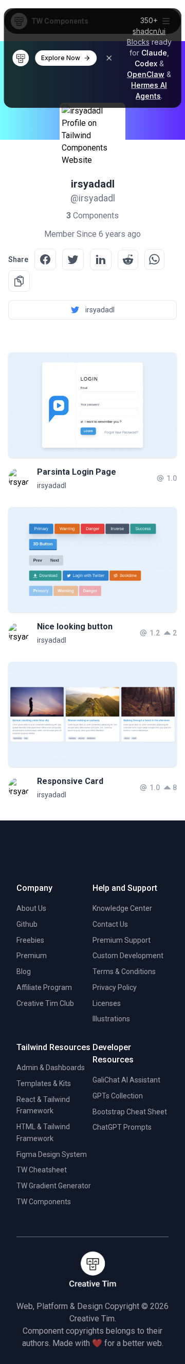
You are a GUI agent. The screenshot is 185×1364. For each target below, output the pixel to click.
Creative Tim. (92, 1318)
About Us (31, 908)
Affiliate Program (44, 987)
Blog (23, 971)
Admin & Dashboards (50, 1067)
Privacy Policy (114, 987)
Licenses (106, 1003)
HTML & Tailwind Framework (43, 1133)
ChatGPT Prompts (122, 1127)
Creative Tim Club (45, 1003)
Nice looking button (75, 626)
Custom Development (127, 955)
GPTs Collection (117, 1096)
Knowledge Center (122, 908)
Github (27, 924)
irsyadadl (51, 485)
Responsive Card (70, 781)
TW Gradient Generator (53, 1186)
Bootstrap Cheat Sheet (129, 1112)
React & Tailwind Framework (43, 1105)
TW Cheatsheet (41, 1170)
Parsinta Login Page (76, 472)
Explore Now (60, 58)
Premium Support (121, 940)
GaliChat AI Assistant (126, 1080)
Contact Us (110, 924)
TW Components (43, 1202)
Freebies (30, 940)
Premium (31, 955)
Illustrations (111, 1019)
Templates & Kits (43, 1083)
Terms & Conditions (124, 971)
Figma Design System (51, 1154)
